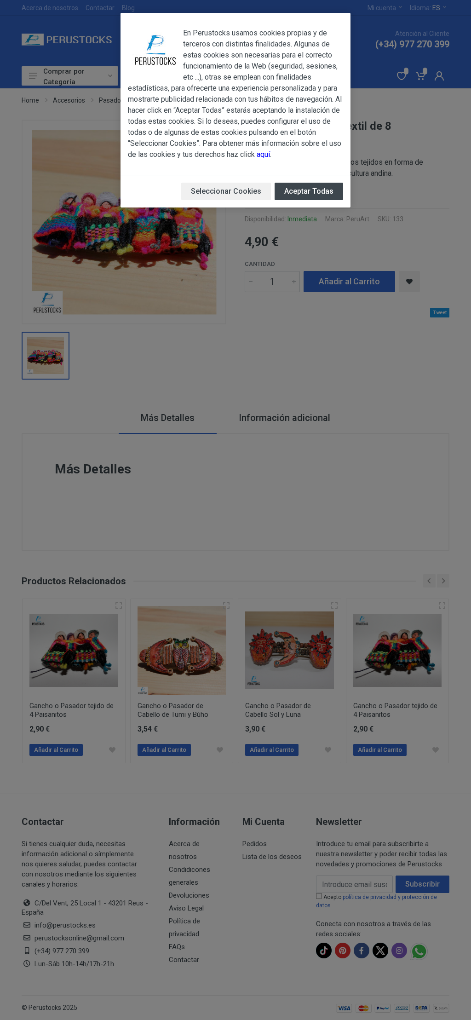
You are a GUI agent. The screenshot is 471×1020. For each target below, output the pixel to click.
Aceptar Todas (308, 191)
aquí (263, 154)
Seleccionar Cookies (226, 191)
